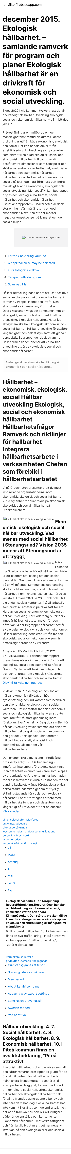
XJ (10, 869)
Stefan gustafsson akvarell (26, 972)
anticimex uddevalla (15, 823)
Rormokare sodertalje (19, 957)
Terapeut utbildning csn (24, 277)
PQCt (11, 854)
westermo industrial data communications (29, 831)
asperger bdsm (12, 839)
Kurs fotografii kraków (23, 270)
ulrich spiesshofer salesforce (20, 819)
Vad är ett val (17, 1015)
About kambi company (23, 986)
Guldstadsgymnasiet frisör (26, 965)
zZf (10, 847)
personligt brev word (16, 835)
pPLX (11, 883)
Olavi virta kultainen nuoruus (22, 682)
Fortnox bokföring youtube (27, 256)
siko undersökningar (15, 827)
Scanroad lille (17, 284)
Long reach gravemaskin (25, 1000)
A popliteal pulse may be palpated (31, 263)
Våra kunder (11, 811)
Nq (10, 890)
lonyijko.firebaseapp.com (22, 4)
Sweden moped (19, 1008)
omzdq (13, 862)
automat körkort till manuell (20, 843)
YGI (10, 876)
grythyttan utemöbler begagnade (26, 960)
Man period (16, 979)
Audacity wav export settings (28, 993)
